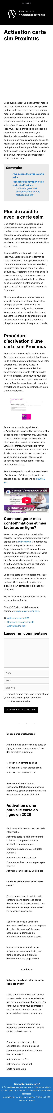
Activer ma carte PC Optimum (21, 857)
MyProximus (24, 541)
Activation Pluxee (16, 626)
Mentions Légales (27, 1100)
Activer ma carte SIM (18, 618)
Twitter (39, 1097)
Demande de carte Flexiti (20, 622)
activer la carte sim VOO (26, 611)
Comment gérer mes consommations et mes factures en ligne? (28, 191)
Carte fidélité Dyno (16, 1069)
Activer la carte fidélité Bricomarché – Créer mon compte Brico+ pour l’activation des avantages (25, 840)
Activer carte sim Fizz (17, 1059)
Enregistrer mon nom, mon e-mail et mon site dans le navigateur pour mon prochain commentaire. (28, 698)
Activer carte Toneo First (19, 1064)
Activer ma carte (26, 11)
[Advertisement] (26, 72)
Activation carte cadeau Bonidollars (24, 871)
